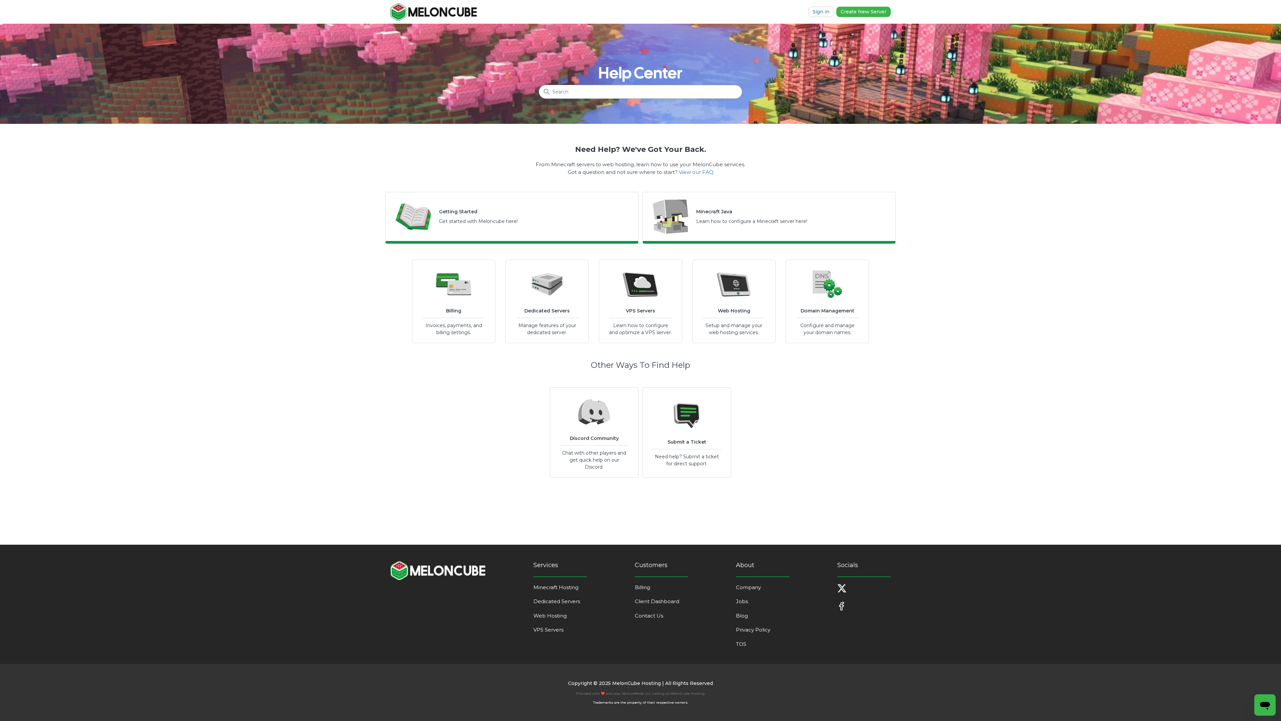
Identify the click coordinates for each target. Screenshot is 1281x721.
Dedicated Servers (556, 601)
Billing (642, 587)
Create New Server (863, 12)
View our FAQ (696, 172)
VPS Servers (548, 630)
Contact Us (649, 616)
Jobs (742, 601)
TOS (741, 644)
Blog (742, 616)
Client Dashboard (657, 601)
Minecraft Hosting (555, 587)
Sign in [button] (821, 12)
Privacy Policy (753, 630)
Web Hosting (550, 616)
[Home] (433, 12)
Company (748, 587)
